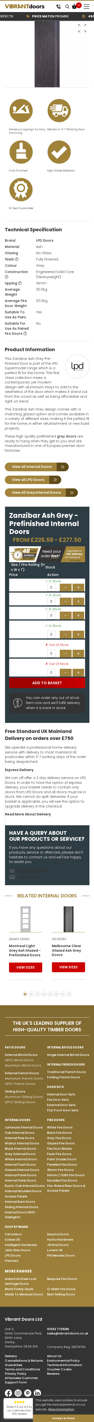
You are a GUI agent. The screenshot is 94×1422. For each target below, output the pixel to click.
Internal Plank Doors (20, 1180)
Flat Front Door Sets (62, 1110)
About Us (54, 1356)
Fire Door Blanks (59, 1148)
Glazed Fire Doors (61, 1143)
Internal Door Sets (61, 1094)
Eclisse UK (12, 1239)
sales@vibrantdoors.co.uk (67, 1333)
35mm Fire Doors (60, 1170)
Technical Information (64, 1365)
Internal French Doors (66, 1064)
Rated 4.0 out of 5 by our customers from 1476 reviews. (19, 1410)
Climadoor (13, 1234)
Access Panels (16, 1196)
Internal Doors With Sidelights (20, 1214)
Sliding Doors (15, 1091)
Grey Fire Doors (59, 1138)
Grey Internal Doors (20, 1154)
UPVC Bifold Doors (19, 1060)
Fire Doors (56, 1120)
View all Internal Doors (32, 466)
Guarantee (13, 1365)
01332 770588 (33, 871)
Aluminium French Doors (24, 1078)
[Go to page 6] (56, 994)
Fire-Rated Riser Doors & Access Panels (66, 1188)
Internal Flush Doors (20, 1164)
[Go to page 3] (37, 994)
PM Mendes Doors (61, 1255)
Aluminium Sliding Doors (24, 1096)
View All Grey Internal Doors (36, 492)
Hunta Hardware (60, 1239)
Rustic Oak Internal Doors (25, 1185)
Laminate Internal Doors (24, 1127)
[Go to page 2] (31, 994)
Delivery (11, 1356)
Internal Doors (17, 1120)
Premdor (12, 1260)
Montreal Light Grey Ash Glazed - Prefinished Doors (25, 950)
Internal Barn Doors (20, 1201)
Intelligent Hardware (21, 1245)
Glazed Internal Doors (22, 1170)
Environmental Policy (63, 1360)
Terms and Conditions (22, 1369)
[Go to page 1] (25, 994)
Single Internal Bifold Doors (68, 1055)
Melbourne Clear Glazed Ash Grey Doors (66, 950)
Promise (45, 16)
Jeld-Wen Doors (17, 1250)
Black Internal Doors (20, 1148)
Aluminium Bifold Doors (23, 1065)
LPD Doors (45, 240)
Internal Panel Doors (20, 1175)
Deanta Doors (58, 1234)
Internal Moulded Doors (23, 1191)
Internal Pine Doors (19, 1138)
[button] (82, 28)
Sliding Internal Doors (21, 1207)
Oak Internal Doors (19, 1132)
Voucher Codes (59, 1369)
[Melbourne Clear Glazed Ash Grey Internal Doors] (68, 919)
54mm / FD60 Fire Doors (66, 1175)
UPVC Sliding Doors (20, 1102)
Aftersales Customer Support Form (21, 1380)
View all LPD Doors (28, 479)
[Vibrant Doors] (29, 6)
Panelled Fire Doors (62, 1164)
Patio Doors (15, 1047)
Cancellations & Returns (24, 1360)
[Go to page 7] (62, 994)
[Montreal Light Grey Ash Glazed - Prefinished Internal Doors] (25, 919)
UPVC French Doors (20, 1083)
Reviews (53, 1373)
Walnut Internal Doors (22, 1143)
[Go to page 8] (68, 994)
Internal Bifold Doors (65, 1047)
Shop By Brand (16, 1227)
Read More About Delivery (28, 814)
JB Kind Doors (57, 1245)
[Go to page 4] (43, 994)
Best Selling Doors (61, 1294)
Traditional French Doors (66, 1072)
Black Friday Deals (19, 1289)
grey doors (66, 436)
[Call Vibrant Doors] (58, 6)
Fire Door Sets (58, 1099)
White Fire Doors (60, 1127)
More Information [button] (61, 1409)
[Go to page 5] (50, 994)
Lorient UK (55, 1250)
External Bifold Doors (21, 1055)
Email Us (28, 877)
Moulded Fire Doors (62, 1180)
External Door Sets (61, 1105)
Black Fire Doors (59, 1132)
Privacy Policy (16, 1373)
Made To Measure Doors (24, 1294)
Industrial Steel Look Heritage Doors (20, 1281)
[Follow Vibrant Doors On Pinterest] (29, 1395)
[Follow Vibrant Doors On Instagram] (19, 1395)
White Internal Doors (21, 1159)
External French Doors (22, 1073)
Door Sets (55, 1087)
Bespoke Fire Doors (62, 1279)
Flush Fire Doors (59, 1154)
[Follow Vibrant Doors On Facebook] (9, 1395)
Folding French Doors (63, 1077)
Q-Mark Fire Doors (61, 1289)
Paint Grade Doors (61, 1159)
